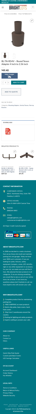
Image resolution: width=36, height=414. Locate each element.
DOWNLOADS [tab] (7, 122)
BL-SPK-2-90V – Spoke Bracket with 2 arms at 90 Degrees (26, 170)
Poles (6, 404)
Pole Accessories (26, 404)
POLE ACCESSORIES (10, 14)
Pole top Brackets (25, 14)
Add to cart (18, 82)
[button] (3, 7)
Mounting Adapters (13, 105)
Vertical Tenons (24, 105)
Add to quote (11, 92)
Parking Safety (23, 406)
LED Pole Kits (13, 404)
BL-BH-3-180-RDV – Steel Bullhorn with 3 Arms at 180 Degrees (8, 170)
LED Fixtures (12, 406)
